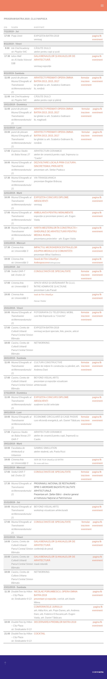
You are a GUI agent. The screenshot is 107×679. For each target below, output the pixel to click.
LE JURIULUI (55, 607)
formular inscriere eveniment (86, 81)
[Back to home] (3, 5)
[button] (102, 5)
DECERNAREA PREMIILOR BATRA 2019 (55, 622)
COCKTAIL (39, 633)
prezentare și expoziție (45, 599)
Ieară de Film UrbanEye (43, 295)
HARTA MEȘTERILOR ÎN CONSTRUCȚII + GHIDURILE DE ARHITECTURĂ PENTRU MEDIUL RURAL (55, 231)
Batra (101, 672)
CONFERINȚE (41, 607)
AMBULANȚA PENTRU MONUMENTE (53, 212)
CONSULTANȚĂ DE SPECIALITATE (52, 271)
